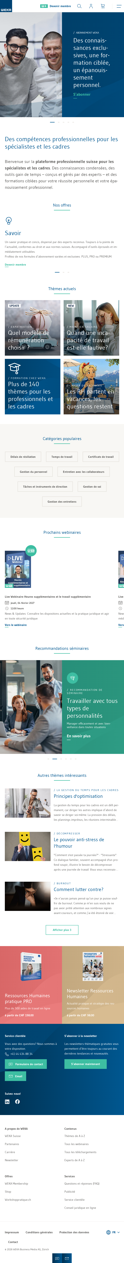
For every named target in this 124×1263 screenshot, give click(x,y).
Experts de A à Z (74, 1160)
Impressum (12, 1232)
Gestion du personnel (33, 472)
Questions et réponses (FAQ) (81, 1183)
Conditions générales (39, 1232)
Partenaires (12, 1144)
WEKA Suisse (13, 1136)
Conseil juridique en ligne (80, 1208)
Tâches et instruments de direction (45, 486)
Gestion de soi (92, 486)
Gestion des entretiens (62, 501)
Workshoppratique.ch (18, 1200)
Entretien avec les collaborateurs (83, 472)
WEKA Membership (16, 1183)
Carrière (10, 1152)
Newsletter (11, 1160)
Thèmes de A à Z (74, 1136)
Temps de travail (62, 457)
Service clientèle (74, 1200)
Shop (8, 1191)
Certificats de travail (101, 457)
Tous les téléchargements (80, 1152)
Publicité (69, 1191)
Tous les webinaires (76, 1144)
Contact (13, 1242)
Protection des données (74, 1232)
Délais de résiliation (23, 457)
